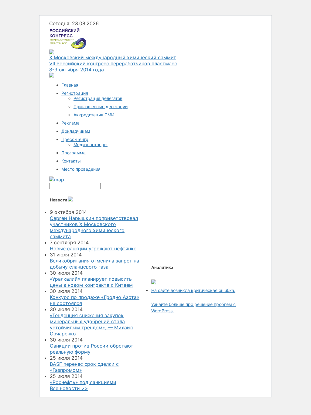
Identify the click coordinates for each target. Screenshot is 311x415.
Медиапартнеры (90, 144)
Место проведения (81, 169)
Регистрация (74, 93)
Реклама (70, 122)
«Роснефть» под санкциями (83, 382)
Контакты (71, 160)
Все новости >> (69, 388)
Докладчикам (75, 131)
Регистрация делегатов (97, 98)
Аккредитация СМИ (93, 114)
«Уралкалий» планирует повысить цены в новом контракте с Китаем (91, 282)
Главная (69, 84)
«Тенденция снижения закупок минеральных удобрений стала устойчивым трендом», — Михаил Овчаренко (91, 324)
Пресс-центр (74, 139)
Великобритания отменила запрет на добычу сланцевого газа (94, 264)
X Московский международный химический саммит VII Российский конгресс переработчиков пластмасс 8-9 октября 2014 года (113, 63)
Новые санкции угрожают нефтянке (93, 248)
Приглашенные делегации (100, 106)
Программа (73, 152)
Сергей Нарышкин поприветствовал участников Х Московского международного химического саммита (94, 227)
